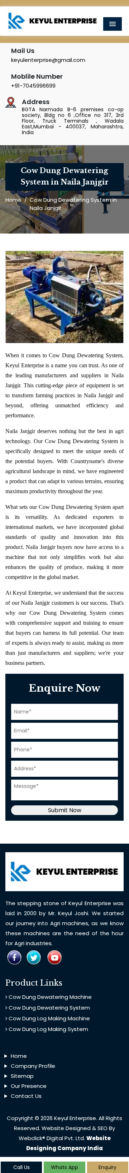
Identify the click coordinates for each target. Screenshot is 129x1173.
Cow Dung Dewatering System (48, 1007)
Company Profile (33, 1066)
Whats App (64, 1167)
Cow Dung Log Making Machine (48, 1018)
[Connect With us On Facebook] (14, 957)
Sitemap (22, 1076)
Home (13, 199)
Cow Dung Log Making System (47, 1029)
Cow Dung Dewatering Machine (49, 997)
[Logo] (52, 20)
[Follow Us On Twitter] (34, 957)
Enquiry (107, 1167)
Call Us (21, 1167)
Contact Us (26, 1096)
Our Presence (29, 1086)
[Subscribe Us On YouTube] (54, 957)
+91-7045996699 (33, 85)
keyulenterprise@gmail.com (48, 60)
